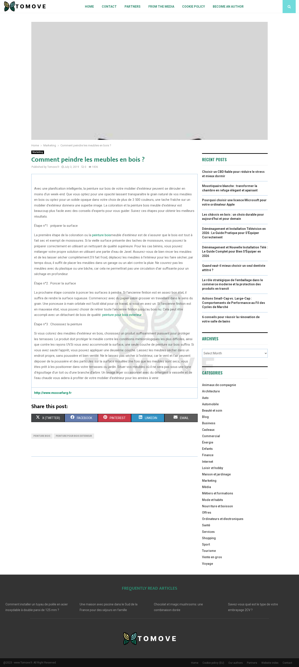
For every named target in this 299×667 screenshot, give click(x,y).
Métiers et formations (217, 493)
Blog (205, 417)
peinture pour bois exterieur (122, 315)
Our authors (235, 662)
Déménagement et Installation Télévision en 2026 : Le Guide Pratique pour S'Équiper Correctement (234, 233)
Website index (269, 662)
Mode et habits (212, 500)
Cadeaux (208, 429)
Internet (207, 461)
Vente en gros (212, 557)
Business (208, 423)
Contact (109, 6)
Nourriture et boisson (217, 506)
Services (208, 532)
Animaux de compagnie (219, 385)
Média (206, 487)
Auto (205, 398)
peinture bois (101, 235)
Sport (206, 544)
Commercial (211, 436)
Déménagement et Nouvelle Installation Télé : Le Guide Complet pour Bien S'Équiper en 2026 (235, 252)
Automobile (210, 404)
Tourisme (209, 551)
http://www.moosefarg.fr (53, 393)
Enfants (207, 448)
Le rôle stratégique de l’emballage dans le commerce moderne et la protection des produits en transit (232, 284)
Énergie (207, 442)
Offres (206, 512)
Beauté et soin (212, 410)
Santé (206, 525)
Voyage (207, 563)
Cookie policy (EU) (213, 662)
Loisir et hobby (212, 468)
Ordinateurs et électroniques (222, 519)
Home (89, 6)
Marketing (37, 152)
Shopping (209, 538)
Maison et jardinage (216, 474)
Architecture (211, 391)
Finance (207, 455)
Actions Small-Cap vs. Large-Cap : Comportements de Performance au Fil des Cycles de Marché (233, 303)
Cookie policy (193, 6)
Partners (133, 6)
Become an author (228, 6)
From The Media (161, 6)
